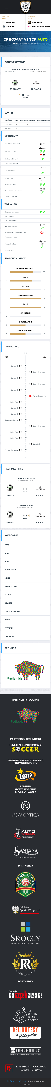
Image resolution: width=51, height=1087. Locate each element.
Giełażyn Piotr (10, 216)
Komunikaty (10, 570)
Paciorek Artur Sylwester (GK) (15, 232)
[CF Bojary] (15, 83)
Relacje (8, 603)
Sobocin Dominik (11, 197)
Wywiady (9, 628)
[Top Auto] (36, 83)
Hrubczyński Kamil (11, 159)
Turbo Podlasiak (12, 611)
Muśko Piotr (9, 179)
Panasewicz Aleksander (13, 191)
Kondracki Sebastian (12, 163)
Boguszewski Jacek (12, 212)
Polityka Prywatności (16, 1081)
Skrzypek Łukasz (10, 244)
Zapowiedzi (10, 636)
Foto (7, 545)
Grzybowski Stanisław (12, 143)
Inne (7, 553)
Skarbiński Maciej (11, 237)
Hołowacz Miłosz (11, 151)
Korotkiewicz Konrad (12, 220)
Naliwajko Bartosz (11, 226)
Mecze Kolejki (11, 586)
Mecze (7, 578)
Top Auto (8, 128)
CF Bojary (8, 124)
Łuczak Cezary (10, 170)
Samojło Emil (9, 251)
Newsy (8, 595)
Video (7, 620)
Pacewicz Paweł (10, 184)
